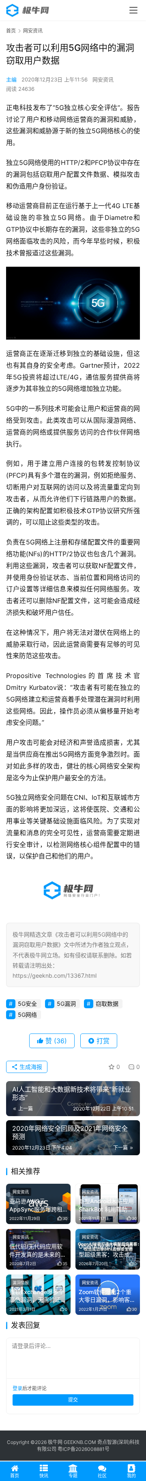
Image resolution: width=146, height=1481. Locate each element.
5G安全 (27, 1003)
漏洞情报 (21, 1282)
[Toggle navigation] (133, 10)
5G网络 (27, 1014)
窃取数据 (107, 1003)
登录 (17, 1388)
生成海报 (30, 1066)
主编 (11, 79)
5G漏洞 (66, 1003)
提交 (73, 1400)
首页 (11, 31)
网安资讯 (103, 79)
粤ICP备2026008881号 (84, 1449)
